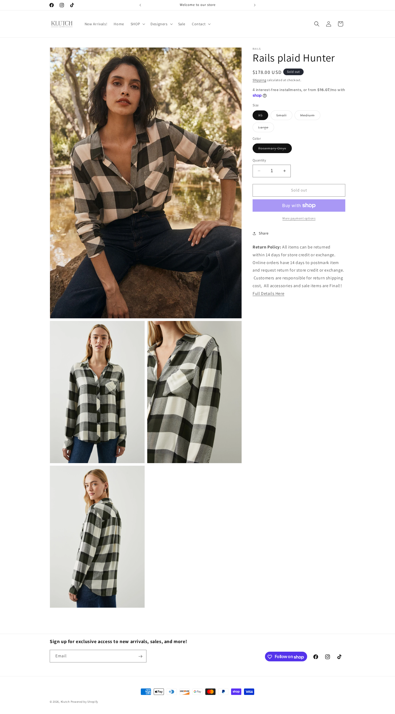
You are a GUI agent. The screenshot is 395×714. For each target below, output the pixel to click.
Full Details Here (268, 293)
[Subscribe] (140, 656)
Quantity (259, 160)
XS (263, 116)
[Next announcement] (255, 5)
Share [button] (264, 233)
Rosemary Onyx (275, 149)
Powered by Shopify (84, 702)
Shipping (259, 80)
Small (284, 116)
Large (266, 128)
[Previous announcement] (140, 5)
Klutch (65, 702)
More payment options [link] (298, 218)
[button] (137, 24)
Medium (310, 116)
